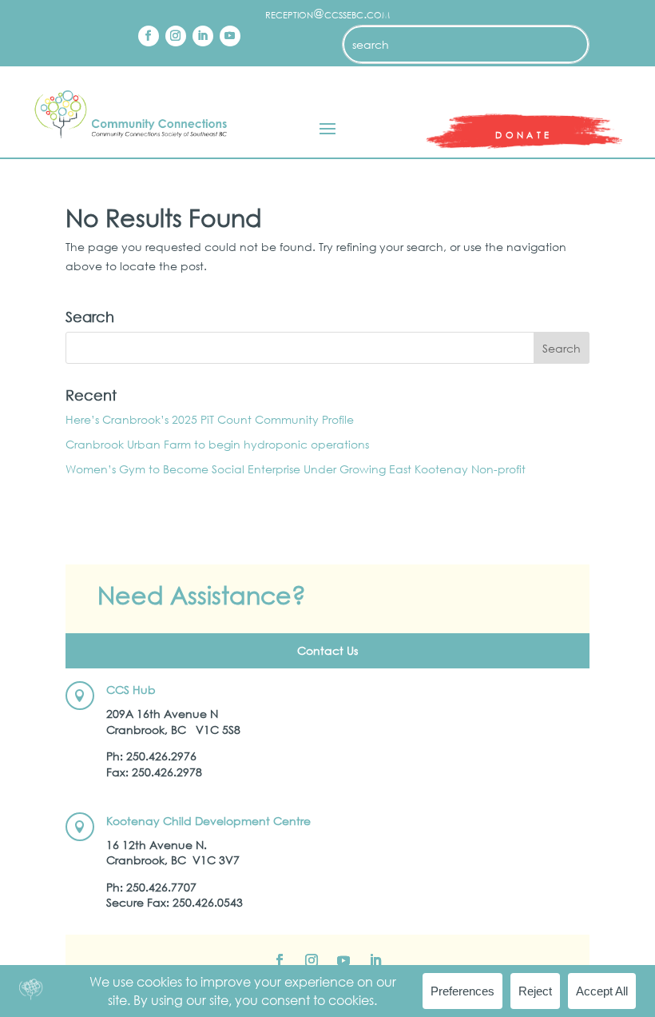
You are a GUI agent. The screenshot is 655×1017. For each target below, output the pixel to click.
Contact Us (327, 650)
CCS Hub (131, 689)
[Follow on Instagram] (175, 36)
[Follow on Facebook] (148, 36)
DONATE (524, 135)
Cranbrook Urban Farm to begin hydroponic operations (219, 444)
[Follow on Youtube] (230, 36)
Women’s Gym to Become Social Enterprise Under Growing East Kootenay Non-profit (296, 469)
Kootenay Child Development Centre (208, 820)
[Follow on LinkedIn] (203, 36)
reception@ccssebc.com (327, 13)
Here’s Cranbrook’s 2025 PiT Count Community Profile (210, 419)
